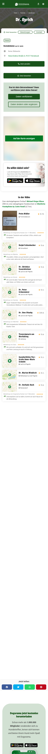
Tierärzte (22, 13)
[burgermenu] (3, 4)
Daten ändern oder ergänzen (24, 104)
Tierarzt (7, 40)
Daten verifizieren (24, 96)
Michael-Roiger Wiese (35, 201)
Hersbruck (31, 13)
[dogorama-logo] (22, 4)
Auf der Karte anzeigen (24, 138)
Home (15, 13)
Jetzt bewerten (11, 32)
